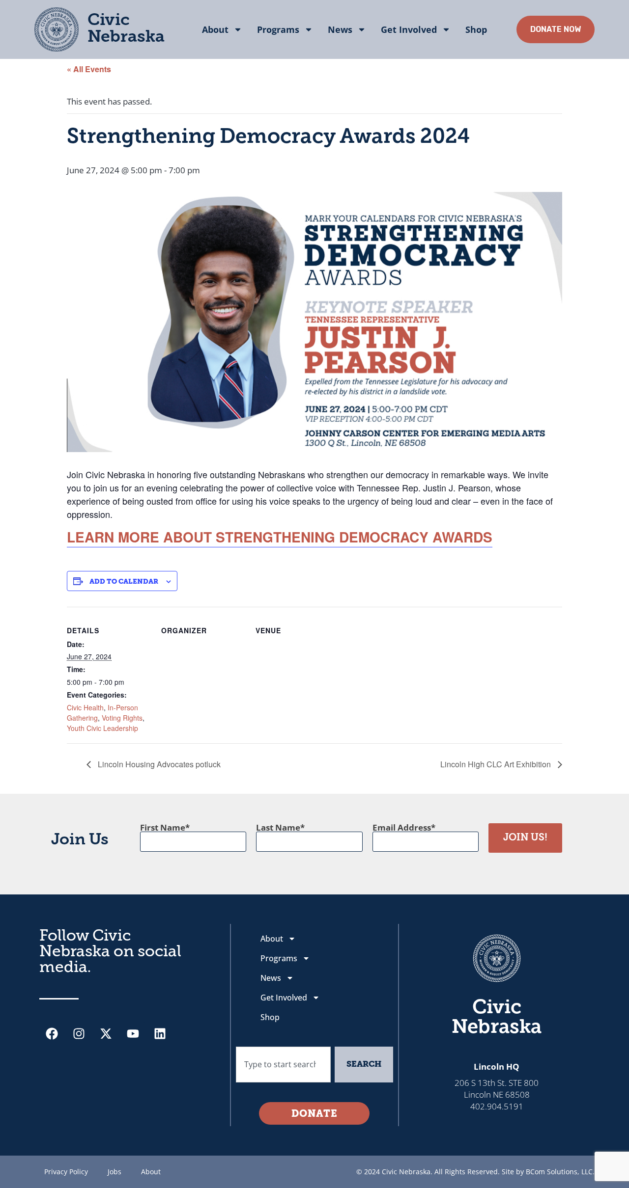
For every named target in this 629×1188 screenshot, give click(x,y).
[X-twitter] (105, 1034)
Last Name (278, 827)
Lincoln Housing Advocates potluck (158, 764)
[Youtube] (132, 1034)
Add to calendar (123, 582)
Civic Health (85, 707)
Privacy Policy (66, 1171)
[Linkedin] (159, 1034)
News (340, 29)
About (215, 29)
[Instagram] (78, 1034)
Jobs (114, 1171)
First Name (162, 827)
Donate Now (555, 29)
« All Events (89, 69)
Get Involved (409, 29)
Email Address (401, 827)
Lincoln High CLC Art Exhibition (496, 764)
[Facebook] (51, 1034)
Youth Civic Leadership (102, 728)
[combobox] (283, 1065)
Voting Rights (122, 718)
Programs (278, 29)
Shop (476, 29)
